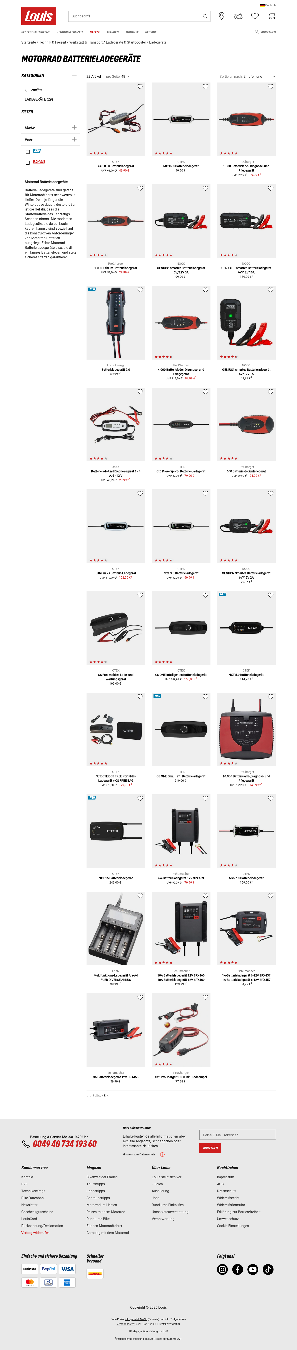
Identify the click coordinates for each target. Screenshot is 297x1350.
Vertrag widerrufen (35, 1233)
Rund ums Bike (98, 1219)
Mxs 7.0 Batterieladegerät (246, 878)
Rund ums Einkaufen (168, 1205)
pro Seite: (113, 76)
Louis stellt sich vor (166, 1177)
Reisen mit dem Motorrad (106, 1212)
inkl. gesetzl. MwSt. (136, 1319)
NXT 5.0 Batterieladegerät (246, 675)
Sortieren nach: (231, 76)
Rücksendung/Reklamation (42, 1226)
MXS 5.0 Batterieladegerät (181, 166)
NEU (37, 151)
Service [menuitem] (150, 32)
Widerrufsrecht (228, 1198)
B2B (24, 1184)
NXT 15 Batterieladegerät (116, 878)
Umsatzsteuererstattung (170, 1212)
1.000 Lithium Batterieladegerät (115, 268)
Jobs (155, 1198)
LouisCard (29, 1219)
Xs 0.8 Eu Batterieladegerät (115, 166)
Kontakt (27, 1177)
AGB (220, 1184)
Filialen (157, 1184)
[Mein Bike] (238, 16)
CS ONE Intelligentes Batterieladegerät (181, 675)
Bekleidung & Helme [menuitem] (35, 32)
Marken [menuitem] (112, 32)
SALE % (39, 161)
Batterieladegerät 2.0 (116, 369)
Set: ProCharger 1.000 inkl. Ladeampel (181, 1077)
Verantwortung (163, 1219)
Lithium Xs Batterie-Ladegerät (116, 573)
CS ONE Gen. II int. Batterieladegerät (181, 776)
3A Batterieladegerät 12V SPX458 (115, 1077)
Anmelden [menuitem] (268, 32)
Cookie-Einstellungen (233, 1226)
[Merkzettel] (254, 16)
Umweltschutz (228, 1219)
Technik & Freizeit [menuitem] (70, 32)
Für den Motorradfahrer (104, 1226)
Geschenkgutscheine (37, 1212)
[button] (268, 5)
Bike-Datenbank (33, 1198)
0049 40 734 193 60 (64, 1144)
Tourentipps (96, 1184)
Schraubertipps (98, 1198)
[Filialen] (221, 16)
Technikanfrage (33, 1191)
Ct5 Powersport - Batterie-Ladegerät (181, 471)
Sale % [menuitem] (95, 32)
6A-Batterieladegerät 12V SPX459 (181, 878)
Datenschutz (226, 1191)
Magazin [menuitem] (131, 32)
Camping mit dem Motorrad (108, 1233)
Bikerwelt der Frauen (102, 1177)
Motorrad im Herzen (102, 1205)
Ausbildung (160, 1191)
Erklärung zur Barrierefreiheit (238, 1212)
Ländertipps (96, 1191)
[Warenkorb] (271, 16)
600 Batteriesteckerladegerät (246, 471)
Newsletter (29, 1205)
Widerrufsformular (231, 1205)
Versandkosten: (126, 1324)
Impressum (225, 1177)
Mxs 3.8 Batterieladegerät (181, 573)
